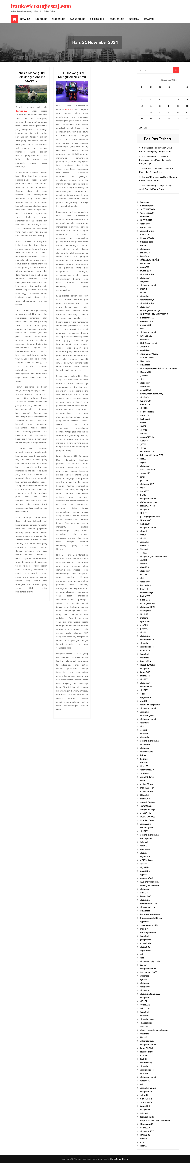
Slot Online (58, 19)
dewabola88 (21, 111)
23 (187, 112)
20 (160, 112)
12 (151, 106)
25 (142, 118)
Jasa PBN (149, 19)
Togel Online (117, 19)
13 (160, 106)
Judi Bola (134, 19)
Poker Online (97, 19)
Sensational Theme (119, 1159)
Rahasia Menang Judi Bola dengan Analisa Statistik (31, 77)
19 (151, 112)
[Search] (176, 70)
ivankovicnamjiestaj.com (41, 6)
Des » (146, 127)
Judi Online (41, 19)
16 (187, 106)
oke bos (69, 109)
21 (169, 112)
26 (151, 118)
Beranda (25, 19)
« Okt (139, 127)
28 (169, 118)
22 (178, 112)
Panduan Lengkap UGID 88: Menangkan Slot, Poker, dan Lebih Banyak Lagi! (155, 160)
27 (160, 118)
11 (142, 106)
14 (169, 106)
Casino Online (77, 19)
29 (178, 118)
